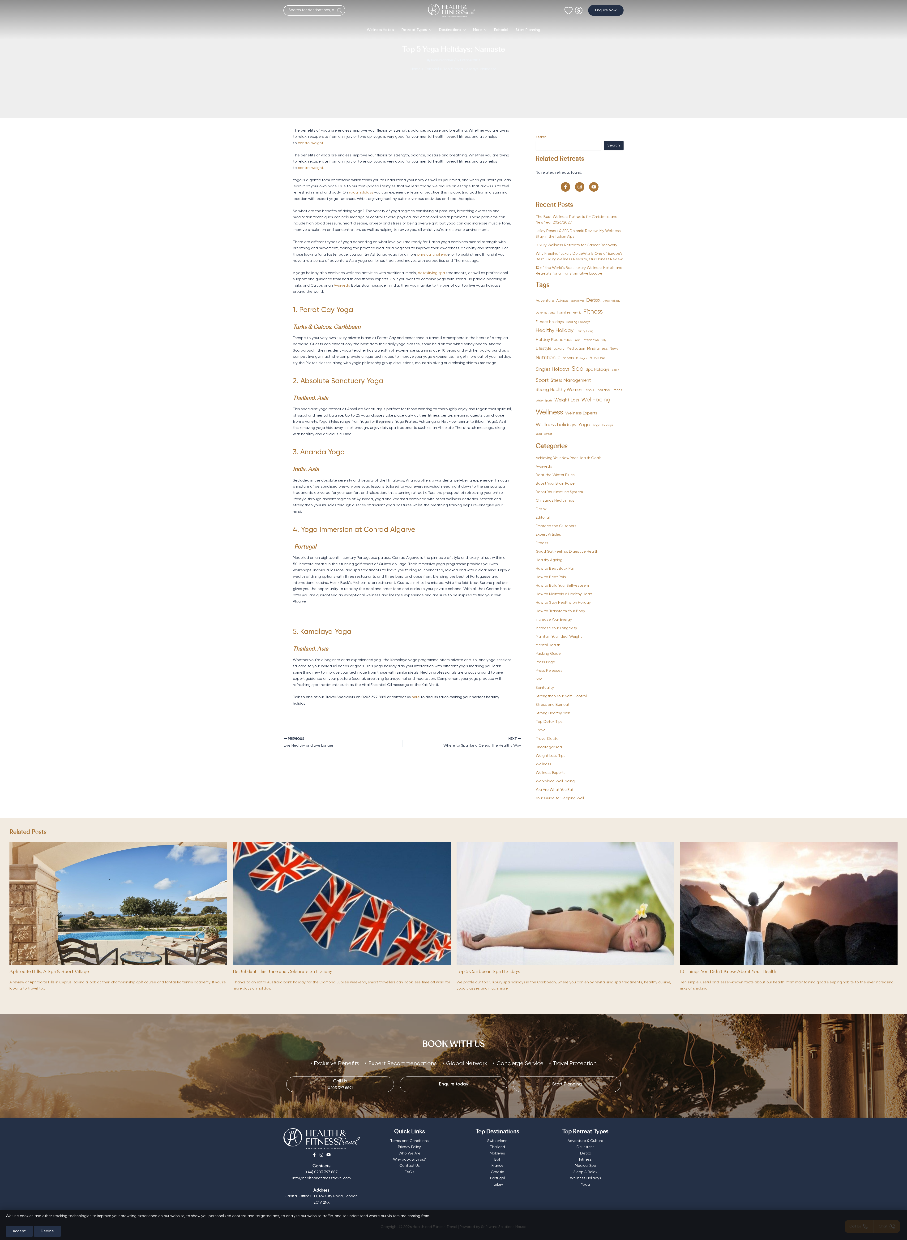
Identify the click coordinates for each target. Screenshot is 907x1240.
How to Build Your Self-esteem (562, 586)
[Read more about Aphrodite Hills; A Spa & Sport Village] (118, 903)
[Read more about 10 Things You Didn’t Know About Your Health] (789, 903)
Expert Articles (548, 535)
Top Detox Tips (549, 722)
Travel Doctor (548, 739)
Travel (541, 730)
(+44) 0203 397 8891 (321, 1172)
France (498, 1166)
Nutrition (546, 357)
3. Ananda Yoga (319, 452)
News (614, 348)
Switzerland (497, 1141)
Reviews (598, 357)
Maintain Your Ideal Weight (559, 637)
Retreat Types (414, 30)
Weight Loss (566, 400)
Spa (578, 369)
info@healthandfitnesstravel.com (321, 1178)
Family (577, 312)
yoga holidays (361, 192)
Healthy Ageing (549, 560)
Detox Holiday (611, 301)
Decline (47, 1231)
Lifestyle (544, 348)
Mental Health (548, 645)
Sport (542, 380)
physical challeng (432, 255)
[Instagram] (321, 1155)
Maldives (497, 1153)
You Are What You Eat (554, 790)
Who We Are (409, 1153)
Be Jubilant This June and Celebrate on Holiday (282, 972)
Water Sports (544, 400)
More (477, 30)
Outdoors (566, 358)
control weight (310, 143)
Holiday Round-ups (554, 340)
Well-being (595, 400)
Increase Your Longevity (556, 628)
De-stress (586, 1147)
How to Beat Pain (551, 577)
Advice (562, 301)
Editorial (501, 30)
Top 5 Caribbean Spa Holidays (488, 972)
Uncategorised (549, 747)
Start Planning (528, 30)
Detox (593, 300)
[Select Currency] (578, 8)
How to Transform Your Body (560, 611)
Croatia (497, 1172)
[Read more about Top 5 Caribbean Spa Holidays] (565, 903)
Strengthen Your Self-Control (561, 696)
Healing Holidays (578, 322)
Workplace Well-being (555, 781)
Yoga (584, 424)
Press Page (545, 662)
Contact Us (409, 1166)
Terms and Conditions (409, 1141)
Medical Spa (585, 1166)
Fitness (593, 312)
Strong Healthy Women (559, 390)
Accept (19, 1231)
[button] (606, 10)
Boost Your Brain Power (556, 484)
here (416, 697)
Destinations (450, 30)
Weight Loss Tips (550, 756)
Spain (615, 370)
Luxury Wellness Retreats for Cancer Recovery (577, 245)
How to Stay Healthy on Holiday (563, 603)
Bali (497, 1160)
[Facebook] (314, 1155)
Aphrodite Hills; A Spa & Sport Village (49, 972)
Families (564, 312)
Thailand (603, 390)
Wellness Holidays (585, 1178)
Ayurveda (342, 286)
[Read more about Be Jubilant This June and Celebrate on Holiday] (341, 903)
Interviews (591, 340)
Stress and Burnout (552, 705)
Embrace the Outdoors (556, 526)
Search (541, 137)
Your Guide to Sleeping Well (560, 798)
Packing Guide (548, 654)
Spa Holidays (598, 370)
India (577, 340)
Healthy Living (584, 331)
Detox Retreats (545, 313)
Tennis (589, 390)
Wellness (549, 412)
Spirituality (545, 688)
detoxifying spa (431, 273)
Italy (603, 340)
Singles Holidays (552, 369)
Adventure (545, 301)
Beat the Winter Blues (555, 475)
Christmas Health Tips (555, 501)
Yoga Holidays (603, 425)
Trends (617, 390)
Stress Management (571, 381)
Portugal (581, 358)
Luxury (559, 349)
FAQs (409, 1172)
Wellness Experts (581, 413)
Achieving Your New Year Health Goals (569, 458)
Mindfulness (597, 349)
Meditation (576, 348)
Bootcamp (577, 300)
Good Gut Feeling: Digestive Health (567, 552)
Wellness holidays (556, 424)
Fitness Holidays (550, 322)
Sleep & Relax (585, 1172)
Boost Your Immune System (559, 492)
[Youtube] (328, 1155)
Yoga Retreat (544, 434)
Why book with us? (409, 1160)
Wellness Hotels (380, 30)
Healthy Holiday (554, 330)
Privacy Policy (409, 1147)
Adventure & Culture (585, 1141)
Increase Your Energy (554, 620)
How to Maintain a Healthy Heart (564, 594)
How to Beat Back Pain (556, 569)
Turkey (497, 1185)
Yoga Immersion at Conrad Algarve (358, 530)
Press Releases (549, 671)
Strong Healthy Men (553, 713)
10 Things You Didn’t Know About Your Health (728, 972)
